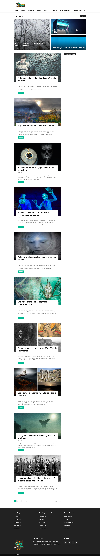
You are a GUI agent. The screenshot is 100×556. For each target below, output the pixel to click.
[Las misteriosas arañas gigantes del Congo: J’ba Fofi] (37, 291)
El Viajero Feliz (17, 516)
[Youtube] (76, 542)
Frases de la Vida (17, 519)
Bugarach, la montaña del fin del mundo (36, 125)
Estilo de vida (31, 10)
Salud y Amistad (17, 522)
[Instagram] (69, 542)
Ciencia (16, 10)
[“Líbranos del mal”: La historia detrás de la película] (37, 67)
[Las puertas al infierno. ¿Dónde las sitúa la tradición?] (37, 382)
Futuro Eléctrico (42, 525)
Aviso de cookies (68, 516)
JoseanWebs (67, 525)
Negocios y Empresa (43, 528)
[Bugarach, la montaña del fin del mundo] (37, 112)
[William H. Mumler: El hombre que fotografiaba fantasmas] (37, 201)
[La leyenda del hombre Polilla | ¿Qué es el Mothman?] (37, 426)
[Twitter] (73, 542)
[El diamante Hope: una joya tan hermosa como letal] (37, 157)
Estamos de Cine (42, 516)
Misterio (46, 10)
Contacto (66, 519)
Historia (39, 10)
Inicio (15, 14)
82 (26, 501)
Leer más (21, 92)
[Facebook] (65, 542)
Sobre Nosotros (77, 10)
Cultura (23, 10)
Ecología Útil (41, 519)
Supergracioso (17, 528)
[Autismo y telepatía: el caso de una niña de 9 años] (37, 246)
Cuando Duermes (17, 525)
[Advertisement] (61, 5)
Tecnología (54, 10)
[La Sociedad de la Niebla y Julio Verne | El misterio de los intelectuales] (37, 468)
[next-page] (29, 501)
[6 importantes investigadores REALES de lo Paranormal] (37, 337)
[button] (84, 10)
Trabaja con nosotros (69, 522)
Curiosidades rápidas (65, 10)
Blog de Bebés (42, 522)
